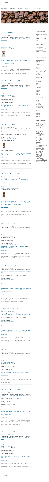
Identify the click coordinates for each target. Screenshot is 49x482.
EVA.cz (37, 78)
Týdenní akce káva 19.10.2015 (10, 309)
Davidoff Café (39, 136)
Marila (9, 61)
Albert (25, 86)
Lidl (21, 38)
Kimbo (37, 146)
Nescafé (12, 61)
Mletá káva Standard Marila (6, 47)
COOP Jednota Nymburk (40, 71)
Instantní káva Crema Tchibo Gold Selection (10, 138)
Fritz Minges (6, 153)
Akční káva (5, 3)
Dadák (7, 244)
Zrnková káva (12, 8)
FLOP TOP (37, 81)
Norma (25, 38)
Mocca (37, 151)
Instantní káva (27, 8)
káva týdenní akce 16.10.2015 (10, 390)
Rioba (45, 155)
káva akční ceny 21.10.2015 (9, 265)
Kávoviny (40, 146)
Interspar (29, 463)
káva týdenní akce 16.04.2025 (41, 52)
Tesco (11, 86)
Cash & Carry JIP (38, 65)
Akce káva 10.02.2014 (8, 432)
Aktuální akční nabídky (37, 8)
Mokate (24, 60)
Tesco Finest (16, 153)
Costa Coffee (39, 131)
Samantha (21, 61)
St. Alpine (17, 61)
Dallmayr (16, 60)
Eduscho (20, 60)
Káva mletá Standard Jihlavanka (7, 279)
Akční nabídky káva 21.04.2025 (41, 48)
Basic (9, 456)
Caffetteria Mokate (8, 60)
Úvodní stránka (4, 8)
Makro (37, 93)
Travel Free (3, 63)
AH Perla (38, 123)
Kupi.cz (38, 34)
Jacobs (2, 60)
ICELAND (37, 86)
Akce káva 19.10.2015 (8, 349)
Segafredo (19, 154)
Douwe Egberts (4, 61)
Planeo (37, 100)
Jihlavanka (8, 63)
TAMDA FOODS (38, 107)
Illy (22, 154)
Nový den (29, 331)
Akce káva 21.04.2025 (39, 47)
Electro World (38, 74)
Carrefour (38, 128)
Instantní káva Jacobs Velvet (6, 446)
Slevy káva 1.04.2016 (7, 33)
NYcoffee (29, 61)
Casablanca (18, 103)
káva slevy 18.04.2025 (39, 50)
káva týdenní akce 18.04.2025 (41, 51)
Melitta (8, 116)
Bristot (43, 126)
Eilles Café (42, 140)
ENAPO (5, 271)
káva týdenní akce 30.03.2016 (10, 81)
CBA (19, 38)
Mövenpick (39, 152)
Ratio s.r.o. (37, 103)
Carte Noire (17, 246)
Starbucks (38, 160)
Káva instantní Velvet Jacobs (7, 236)
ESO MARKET (12, 38)
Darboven (11, 247)
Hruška (7, 229)
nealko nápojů (38, 31)
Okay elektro (38, 96)
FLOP (36, 80)
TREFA (37, 114)
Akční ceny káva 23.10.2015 (10, 223)
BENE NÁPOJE (38, 63)
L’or (43, 148)
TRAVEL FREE (6, 38)
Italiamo (18, 256)
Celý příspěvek (4, 66)
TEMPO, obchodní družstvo (40, 108)
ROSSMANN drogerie (39, 106)
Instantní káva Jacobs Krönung (7, 95)
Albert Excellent (12, 151)
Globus (16, 38)
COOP (25, 229)
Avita (13, 60)
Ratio (36, 101)
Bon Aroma (38, 126)
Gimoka (27, 60)
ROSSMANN (38, 104)
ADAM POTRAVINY (39, 60)
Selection (21, 151)
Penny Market (4, 40)
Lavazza (2, 116)
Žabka (22, 437)
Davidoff (15, 154)
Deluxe (12, 201)
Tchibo (12, 63)
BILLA (2, 38)
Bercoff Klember (39, 125)
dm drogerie (38, 73)
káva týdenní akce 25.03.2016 (10, 174)
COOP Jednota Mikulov (40, 70)
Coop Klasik (38, 130)
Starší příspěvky (5, 475)
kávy (13, 35)
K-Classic (45, 145)
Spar (11, 456)
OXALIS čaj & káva (39, 97)
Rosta (14, 411)
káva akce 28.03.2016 (8, 124)
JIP (23, 38)
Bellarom (25, 61)
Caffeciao (16, 201)
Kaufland (29, 38)
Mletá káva (20, 8)
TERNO (37, 110)
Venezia (24, 246)
